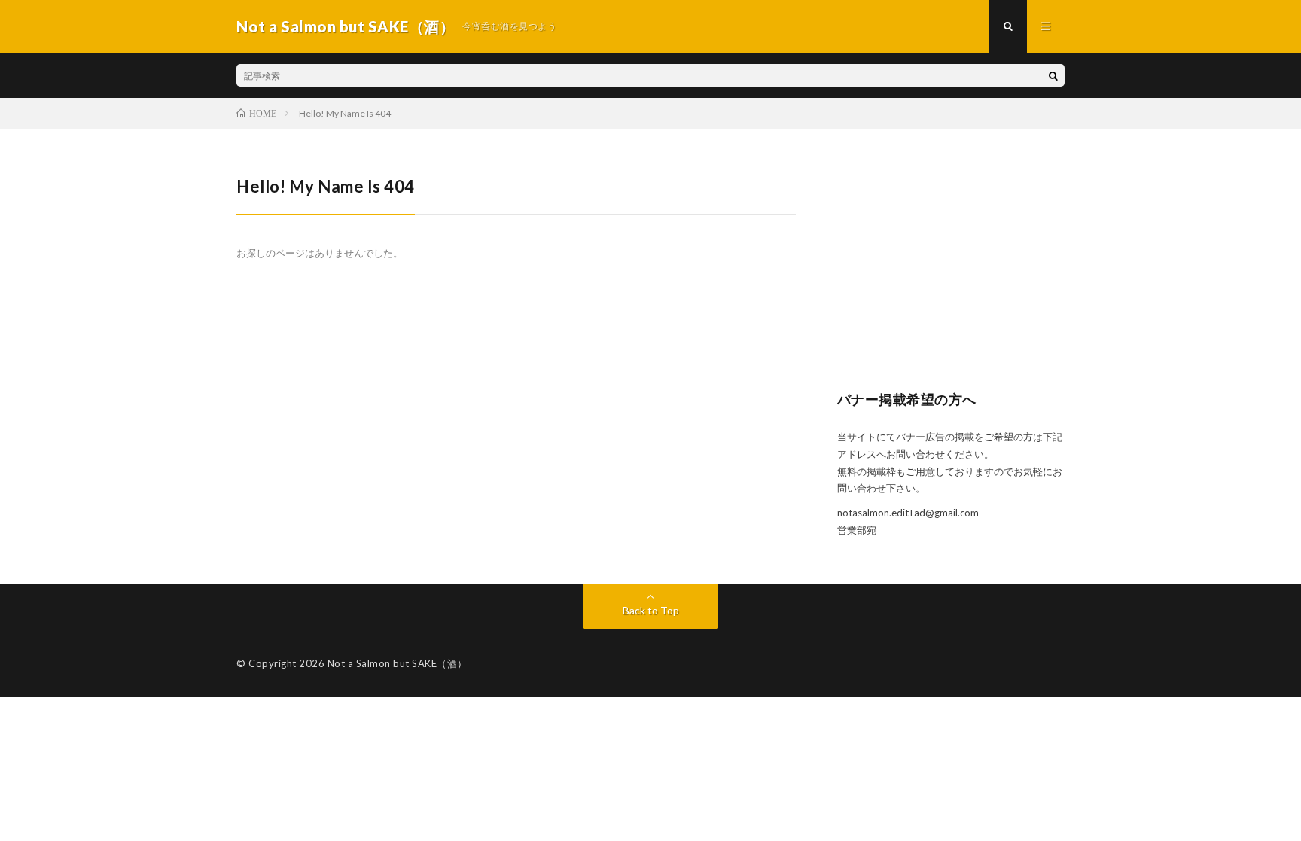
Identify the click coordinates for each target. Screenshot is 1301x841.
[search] (1053, 75)
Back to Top (651, 610)
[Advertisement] (951, 268)
